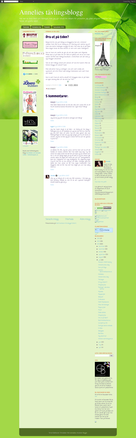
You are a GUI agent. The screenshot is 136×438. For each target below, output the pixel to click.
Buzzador (97, 100)
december (102, 246)
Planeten (104, 230)
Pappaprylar (101, 294)
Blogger (85, 433)
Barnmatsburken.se (101, 95)
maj (100, 345)
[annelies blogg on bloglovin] (102, 66)
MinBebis (101, 274)
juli (100, 260)
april (100, 348)
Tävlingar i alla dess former (104, 288)
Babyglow (101, 331)
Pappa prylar (102, 307)
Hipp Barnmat (99, 109)
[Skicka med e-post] (69, 85)
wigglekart (98, 152)
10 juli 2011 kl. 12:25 (61, 115)
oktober (101, 252)
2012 (98, 241)
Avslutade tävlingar (100, 93)
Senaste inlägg (52, 219)
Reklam (97, 135)
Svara (52, 109)
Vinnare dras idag (103, 277)
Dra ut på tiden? (103, 318)
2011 (98, 244)
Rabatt (97, 131)
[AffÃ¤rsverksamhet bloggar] (104, 220)
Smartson (98, 140)
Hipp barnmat (102, 336)
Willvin (97, 154)
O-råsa (100, 328)
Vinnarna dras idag (103, 265)
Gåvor (96, 107)
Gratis (96, 105)
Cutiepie (97, 102)
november (102, 249)
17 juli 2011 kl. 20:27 (63, 176)
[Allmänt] (98, 210)
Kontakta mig (36, 27)
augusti (101, 257)
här (96, 396)
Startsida (26, 27)
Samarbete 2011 (58, 27)
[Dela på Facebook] (75, 85)
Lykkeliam (98, 116)
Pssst (100, 310)
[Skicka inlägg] (65, 85)
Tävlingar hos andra (100, 147)
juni (100, 342)
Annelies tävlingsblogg (51, 12)
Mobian (97, 124)
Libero (96, 114)
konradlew (73, 433)
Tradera (97, 145)
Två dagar (101, 280)
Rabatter (47, 27)
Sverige (101, 231)
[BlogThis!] (71, 85)
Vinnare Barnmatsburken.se (105, 271)
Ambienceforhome (100, 88)
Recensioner (98, 133)
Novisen (97, 128)
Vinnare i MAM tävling (105, 262)
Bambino (100, 334)
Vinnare (97, 150)
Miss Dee (98, 121)
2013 (98, 239)
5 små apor (98, 85)
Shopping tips (102, 285)
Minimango (98, 119)
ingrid (52, 127)
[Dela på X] (73, 85)
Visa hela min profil (100, 182)
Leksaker (25, 146)
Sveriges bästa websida (105, 326)
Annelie (52, 176)
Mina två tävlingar (103, 305)
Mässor (97, 126)
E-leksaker (101, 299)
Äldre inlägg (85, 219)
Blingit (97, 97)
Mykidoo (100, 292)
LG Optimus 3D (102, 323)
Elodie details (102, 313)
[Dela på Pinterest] (77, 85)
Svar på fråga (102, 267)
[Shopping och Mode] (99, 209)
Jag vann (97, 112)
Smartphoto (98, 138)
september (102, 255)
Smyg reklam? (102, 282)
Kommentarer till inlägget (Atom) (66, 223)
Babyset (100, 297)
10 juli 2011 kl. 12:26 (59, 127)
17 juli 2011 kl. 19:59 (61, 147)
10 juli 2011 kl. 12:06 (61, 102)
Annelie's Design (100, 90)
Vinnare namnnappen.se (105, 339)
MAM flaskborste (103, 302)
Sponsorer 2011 (99, 143)
